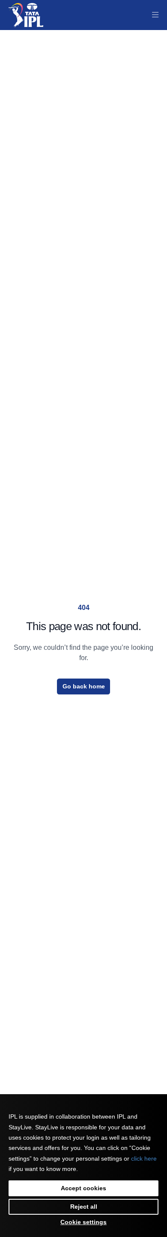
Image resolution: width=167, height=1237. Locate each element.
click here (144, 1158)
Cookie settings (83, 1222)
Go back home (84, 686)
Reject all (83, 1206)
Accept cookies (83, 1188)
